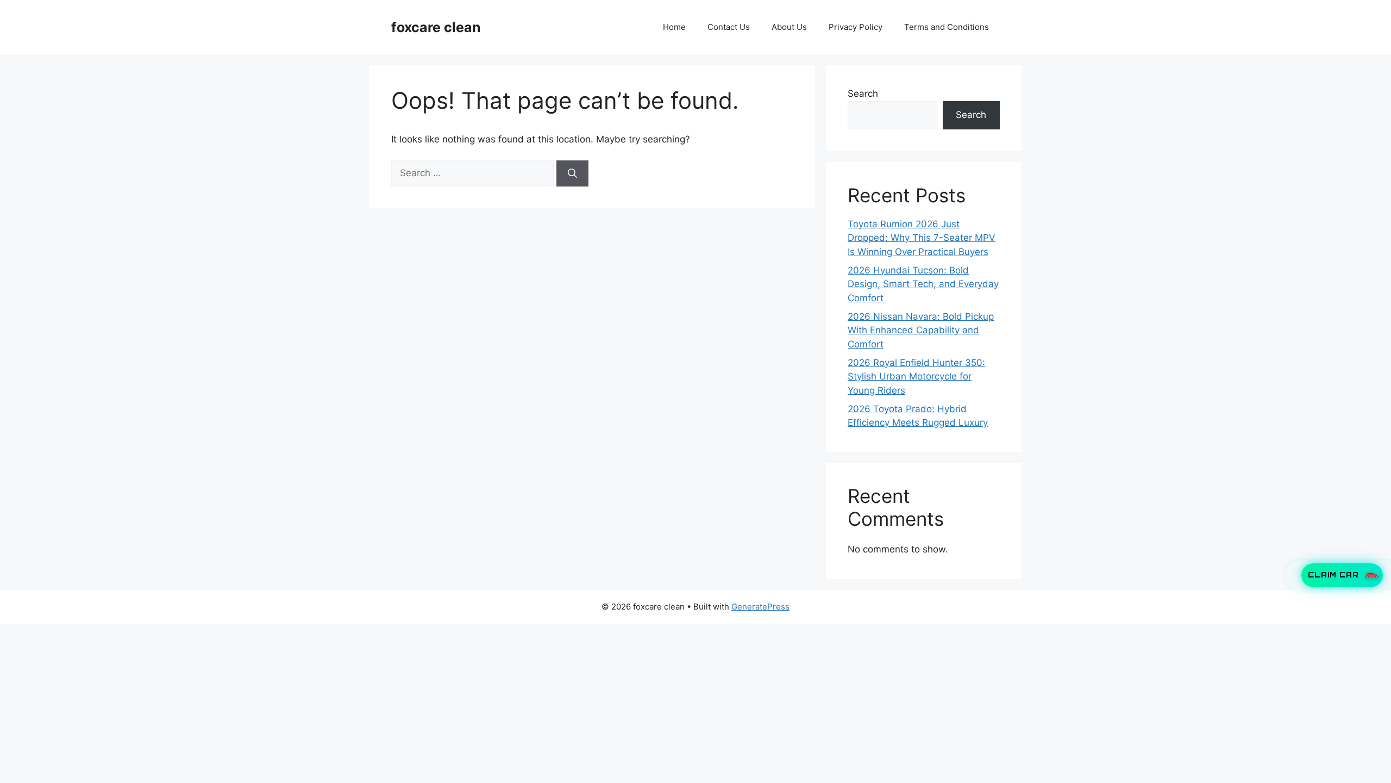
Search (863, 93)
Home (674, 27)
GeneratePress (760, 606)
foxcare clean (436, 27)
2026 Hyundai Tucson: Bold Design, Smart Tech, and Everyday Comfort (923, 284)
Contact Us (728, 27)
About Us (789, 27)
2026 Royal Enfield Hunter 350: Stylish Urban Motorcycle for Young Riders (916, 376)
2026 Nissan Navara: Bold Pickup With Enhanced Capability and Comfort (921, 330)
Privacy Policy (855, 27)
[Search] (572, 173)
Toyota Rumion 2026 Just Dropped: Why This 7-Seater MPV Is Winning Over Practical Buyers (921, 238)
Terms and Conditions (946, 27)
